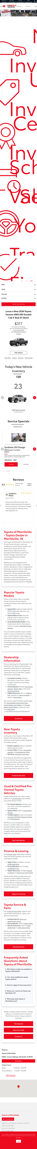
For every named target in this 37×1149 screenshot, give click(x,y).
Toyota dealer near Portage (17, 706)
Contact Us (18, 718)
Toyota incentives (13, 691)
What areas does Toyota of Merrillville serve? (15, 1000)
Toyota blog (18, 697)
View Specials (18, 1024)
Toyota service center (14, 911)
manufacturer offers (23, 752)
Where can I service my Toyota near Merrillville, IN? (18, 992)
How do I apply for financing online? (19, 985)
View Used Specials (18, 840)
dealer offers (18, 689)
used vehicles (16, 798)
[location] (34, 1)
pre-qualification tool (17, 867)
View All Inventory (17, 373)
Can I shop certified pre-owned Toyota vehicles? (16, 978)
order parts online (24, 928)
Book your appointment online (16, 920)
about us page (24, 695)
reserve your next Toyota (24, 873)
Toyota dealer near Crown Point (17, 703)
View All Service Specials (17, 424)
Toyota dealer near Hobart (13, 705)
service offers (28, 923)
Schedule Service (17, 426)
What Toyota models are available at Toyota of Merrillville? (18, 970)
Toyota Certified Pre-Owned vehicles (19, 817)
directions (11, 709)
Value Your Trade (18, 1030)
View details (18, 353)
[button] (18, 1086)
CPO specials (14, 819)
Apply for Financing (18, 894)
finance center (12, 854)
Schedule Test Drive (18, 775)
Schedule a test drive (22, 754)
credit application (13, 864)
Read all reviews (29, 484)
